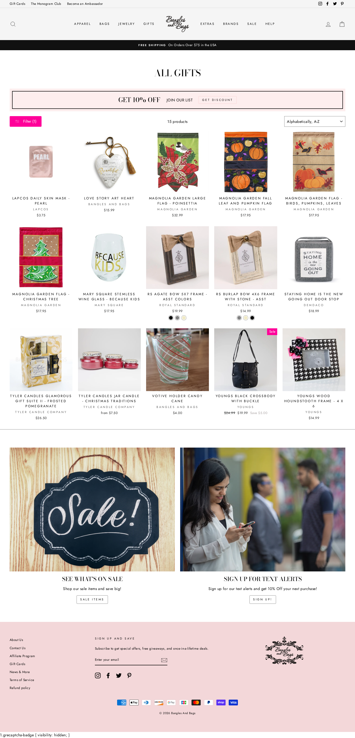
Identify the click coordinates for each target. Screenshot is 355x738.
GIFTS (149, 23)
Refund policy (20, 687)
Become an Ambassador (85, 3)
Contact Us (17, 648)
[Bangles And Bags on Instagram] (98, 675)
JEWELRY (126, 23)
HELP (270, 23)
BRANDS (231, 23)
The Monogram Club (46, 3)
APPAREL (82, 23)
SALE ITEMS (92, 599)
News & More (20, 671)
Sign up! (262, 599)
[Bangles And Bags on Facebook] (108, 675)
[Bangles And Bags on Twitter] (119, 675)
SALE (252, 23)
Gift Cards (17, 3)
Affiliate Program (22, 656)
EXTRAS (207, 23)
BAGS (104, 23)
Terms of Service (22, 679)
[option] (177, 45)
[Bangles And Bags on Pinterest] (129, 675)
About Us (16, 639)
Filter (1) (29, 121)
